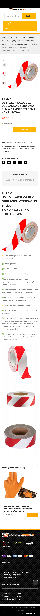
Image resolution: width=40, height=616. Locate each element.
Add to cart (25, 129)
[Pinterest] (14, 162)
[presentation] (33, 467)
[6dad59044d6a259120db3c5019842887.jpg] (22, 75)
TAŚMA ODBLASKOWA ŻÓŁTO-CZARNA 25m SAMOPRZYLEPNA (36, 100)
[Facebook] (3, 162)
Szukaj (29, 16)
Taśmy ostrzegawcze (19, 44)
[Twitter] (9, 162)
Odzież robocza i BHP (14, 148)
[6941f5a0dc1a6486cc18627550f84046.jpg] (4, 83)
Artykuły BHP (15, 41)
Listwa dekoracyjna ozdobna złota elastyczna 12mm (32, 100)
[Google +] (20, 162)
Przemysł (14, 37)
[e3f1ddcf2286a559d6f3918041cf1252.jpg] (4, 74)
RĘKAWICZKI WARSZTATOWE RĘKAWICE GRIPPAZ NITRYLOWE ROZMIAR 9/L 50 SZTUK (18, 508)
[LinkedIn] (25, 162)
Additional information (20, 180)
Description (20, 174)
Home (4, 37)
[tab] (20, 174)
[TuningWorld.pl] (20, 9)
